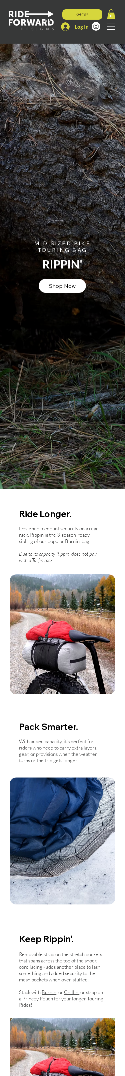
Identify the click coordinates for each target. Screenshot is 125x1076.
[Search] (48, 21)
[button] (111, 14)
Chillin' (71, 992)
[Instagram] (96, 26)
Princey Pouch (37, 998)
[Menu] (111, 27)
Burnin (49, 992)
